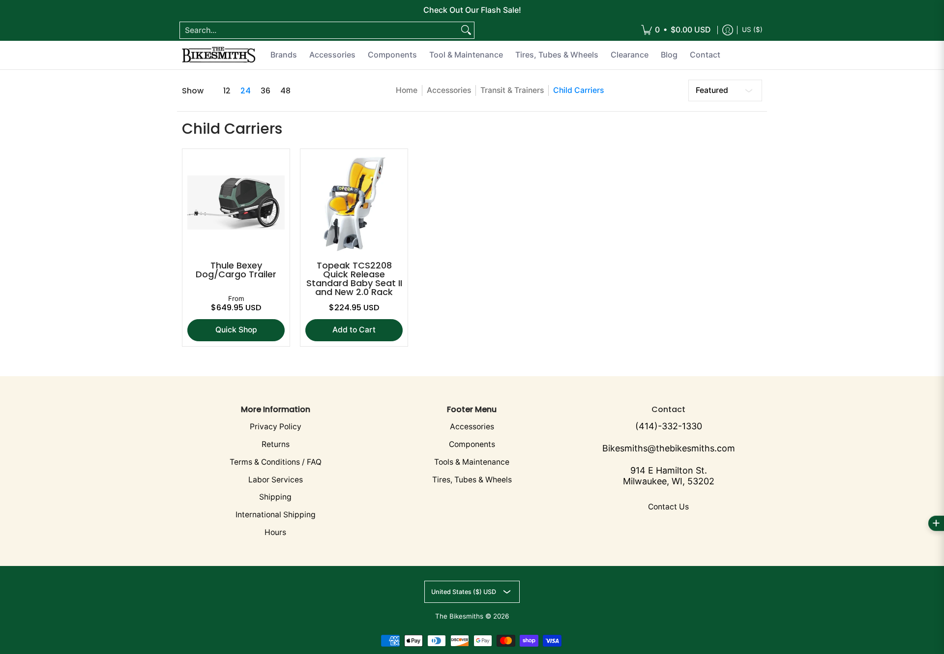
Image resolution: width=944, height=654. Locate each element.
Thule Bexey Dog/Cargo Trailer (236, 269)
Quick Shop (236, 329)
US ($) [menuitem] (752, 29)
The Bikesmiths (459, 616)
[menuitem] (676, 30)
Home (406, 90)
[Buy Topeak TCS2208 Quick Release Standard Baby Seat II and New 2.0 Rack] (354, 202)
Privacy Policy (275, 426)
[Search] (466, 30)
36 (265, 91)
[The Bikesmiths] (219, 55)
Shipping (275, 497)
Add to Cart (354, 329)
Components (472, 444)
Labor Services (275, 479)
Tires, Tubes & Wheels (472, 479)
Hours (275, 532)
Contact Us (668, 506)
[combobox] (319, 30)
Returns (276, 444)
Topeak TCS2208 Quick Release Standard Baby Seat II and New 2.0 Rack (354, 278)
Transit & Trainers (512, 90)
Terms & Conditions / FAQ (276, 462)
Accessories (449, 90)
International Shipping (276, 514)
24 (245, 91)
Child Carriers (578, 90)
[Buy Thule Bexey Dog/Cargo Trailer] (236, 202)
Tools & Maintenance (471, 462)
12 (227, 91)
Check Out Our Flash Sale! (472, 10)
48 (285, 91)
